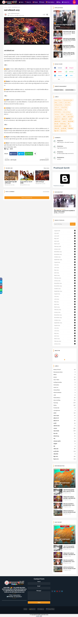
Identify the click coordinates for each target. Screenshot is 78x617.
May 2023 (64, 333)
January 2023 (64, 343)
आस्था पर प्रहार (70, 116)
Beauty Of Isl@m (57, 100)
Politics (62, 114)
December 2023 (64, 315)
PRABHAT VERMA (59, 90)
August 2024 (64, 293)
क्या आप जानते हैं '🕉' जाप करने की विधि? (26, 182)
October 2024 (64, 288)
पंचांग (68, 123)
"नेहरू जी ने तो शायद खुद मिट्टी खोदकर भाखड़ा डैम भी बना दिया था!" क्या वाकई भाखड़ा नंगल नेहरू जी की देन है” (69, 492)
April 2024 (64, 304)
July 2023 (64, 328)
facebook (60, 67)
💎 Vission (41, 2)
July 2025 (64, 264)
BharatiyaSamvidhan (68, 100)
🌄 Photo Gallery (50, 2)
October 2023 (64, 320)
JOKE (65, 109)
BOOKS (61, 102)
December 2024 (64, 283)
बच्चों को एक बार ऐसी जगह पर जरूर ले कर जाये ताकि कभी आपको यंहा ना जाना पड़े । (69, 512)
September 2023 (64, 322)
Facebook (14, 153)
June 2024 (64, 299)
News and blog (66, 112)
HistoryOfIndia (64, 107)
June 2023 (64, 330)
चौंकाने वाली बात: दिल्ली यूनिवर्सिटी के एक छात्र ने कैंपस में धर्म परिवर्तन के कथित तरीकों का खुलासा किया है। (69, 40)
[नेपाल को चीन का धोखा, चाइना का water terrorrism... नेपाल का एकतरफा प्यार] (58, 34)
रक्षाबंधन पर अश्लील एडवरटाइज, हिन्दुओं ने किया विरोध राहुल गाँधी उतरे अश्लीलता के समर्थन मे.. (68, 54)
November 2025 (64, 254)
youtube (60, 71)
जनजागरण (64, 121)
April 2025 (64, 272)
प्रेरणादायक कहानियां (57, 126)
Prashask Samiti (64, 353)
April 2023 (64, 336)
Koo (59, 79)
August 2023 (64, 325)
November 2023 (64, 317)
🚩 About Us (28, 2)
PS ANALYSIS (69, 114)
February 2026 (64, 246)
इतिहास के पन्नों (64, 119)
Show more (46, 168)
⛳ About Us (32, 609)
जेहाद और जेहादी (70, 121)
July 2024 (64, 296)
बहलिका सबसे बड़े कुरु (40, 181)
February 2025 (64, 278)
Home (5, 7)
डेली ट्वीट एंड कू (63, 123)
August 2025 (64, 262)
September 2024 (64, 291)
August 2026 (64, 230)
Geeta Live (56, 107)
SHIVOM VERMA (70, 90)
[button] (74, 2)
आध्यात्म (9, 7)
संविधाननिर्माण (70, 128)
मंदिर (70, 126)
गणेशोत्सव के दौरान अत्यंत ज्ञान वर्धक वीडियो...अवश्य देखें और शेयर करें (69, 498)
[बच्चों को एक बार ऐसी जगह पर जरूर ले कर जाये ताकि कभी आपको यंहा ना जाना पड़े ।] (58, 513)
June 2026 (64, 235)
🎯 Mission (35, 2)
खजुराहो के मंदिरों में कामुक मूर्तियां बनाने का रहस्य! (11, 182)
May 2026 (64, 238)
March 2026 (64, 243)
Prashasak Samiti (62, 168)
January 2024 (64, 312)
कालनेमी (70, 119)
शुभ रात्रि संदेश (63, 128)
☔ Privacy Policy (50, 609)
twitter (71, 75)
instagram (71, 67)
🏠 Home (21, 2)
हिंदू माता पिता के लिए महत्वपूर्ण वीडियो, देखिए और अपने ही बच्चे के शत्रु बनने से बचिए (69, 47)
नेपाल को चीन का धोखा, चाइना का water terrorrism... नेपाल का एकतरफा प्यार (69, 33)
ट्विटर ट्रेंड (56, 123)
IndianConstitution (58, 109)
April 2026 (64, 241)
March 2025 (64, 275)
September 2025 (64, 259)
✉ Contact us (41, 609)
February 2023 (64, 341)
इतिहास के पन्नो (57, 119)
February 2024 (64, 309)
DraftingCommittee (58, 104)
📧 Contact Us (65, 2)
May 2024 (64, 301)
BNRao (55, 102)
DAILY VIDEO (67, 102)
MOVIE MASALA (57, 112)
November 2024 (64, 286)
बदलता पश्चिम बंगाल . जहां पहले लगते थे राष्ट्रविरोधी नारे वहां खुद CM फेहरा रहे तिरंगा (64, 211)
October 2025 (64, 257)
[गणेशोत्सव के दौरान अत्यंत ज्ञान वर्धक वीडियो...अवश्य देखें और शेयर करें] (58, 499)
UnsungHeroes (57, 116)
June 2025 (64, 267)
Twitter (22, 153)
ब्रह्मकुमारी (65, 126)
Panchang (56, 114)
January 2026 (64, 249)
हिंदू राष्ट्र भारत (63, 130)
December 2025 (64, 251)
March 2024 (64, 307)
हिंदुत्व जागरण (56, 130)
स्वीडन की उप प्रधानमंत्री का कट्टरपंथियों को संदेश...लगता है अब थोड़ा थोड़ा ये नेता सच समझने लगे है (69, 506)
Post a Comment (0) (27, 197)
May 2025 (64, 270)
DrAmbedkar (67, 104)
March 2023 (64, 338)
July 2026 (64, 233)
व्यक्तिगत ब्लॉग (56, 128)
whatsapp (71, 71)
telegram (60, 75)
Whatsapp (29, 153)
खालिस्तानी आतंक (57, 121)
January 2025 (64, 280)
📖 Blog (58, 2)
